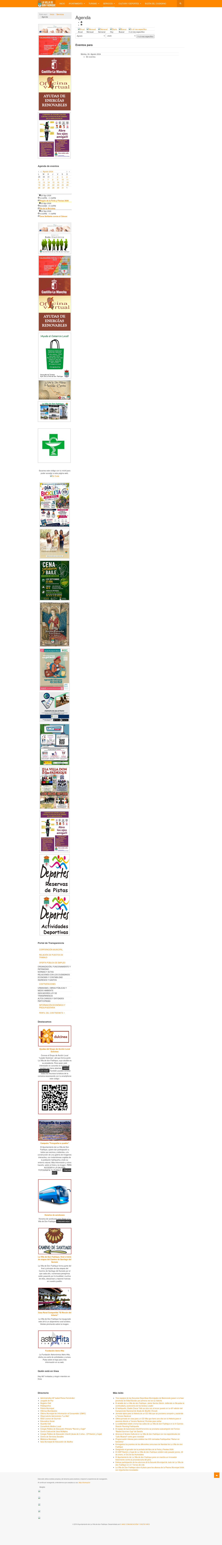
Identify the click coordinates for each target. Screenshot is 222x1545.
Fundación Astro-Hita (54, 1350)
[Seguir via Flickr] (39, 1511)
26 (39, 187)
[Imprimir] (81, 22)
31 (63, 187)
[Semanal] (102, 29)
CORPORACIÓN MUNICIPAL (51, 949)
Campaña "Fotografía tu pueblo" (54, 1143)
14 (49, 182)
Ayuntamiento (76, 3)
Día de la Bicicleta (47, 208)
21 (49, 185)
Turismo (93, 3)
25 (67, 185)
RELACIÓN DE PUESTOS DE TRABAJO (51, 956)
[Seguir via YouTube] (39, 1497)
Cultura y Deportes (129, 3)
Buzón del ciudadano (155, 3)
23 (58, 185)
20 (44, 185)
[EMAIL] (81, 25)
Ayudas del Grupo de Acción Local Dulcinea (54, 1050)
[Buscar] (123, 29)
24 (63, 185)
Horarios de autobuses (55, 1215)
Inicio (62, 3)
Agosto (45, 171)
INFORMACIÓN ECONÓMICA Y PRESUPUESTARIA (52, 1006)
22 (53, 185)
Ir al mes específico (145, 36)
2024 (51, 171)
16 (58, 182)
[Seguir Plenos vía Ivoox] (39, 1504)
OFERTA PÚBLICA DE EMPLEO (52, 962)
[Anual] (81, 29)
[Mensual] (91, 29)
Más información (84, 1482)
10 (63, 179)
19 (39, 185)
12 (39, 182)
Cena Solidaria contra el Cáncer (53, 216)
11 (67, 179)
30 (58, 187)
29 (53, 187)
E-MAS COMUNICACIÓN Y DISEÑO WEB (135, 1524)
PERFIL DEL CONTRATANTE (51, 1013)
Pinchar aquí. (63, 1221)
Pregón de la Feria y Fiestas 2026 (54, 200)
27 (44, 187)
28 (49, 187)
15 (53, 182)
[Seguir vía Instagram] (39, 1517)
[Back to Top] (216, 1475)
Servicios (108, 3)
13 (44, 182)
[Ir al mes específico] (138, 29)
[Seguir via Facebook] (39, 1491)
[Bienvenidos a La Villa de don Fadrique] (46, 3)
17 (63, 182)
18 (67, 182)
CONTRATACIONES (47, 984)
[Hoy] (113, 29)
